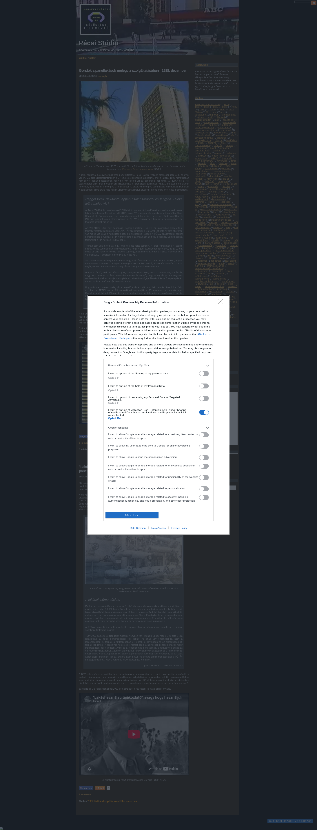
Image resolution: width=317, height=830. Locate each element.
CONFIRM (132, 515)
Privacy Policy (179, 527)
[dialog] (158, 415)
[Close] (221, 302)
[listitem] (158, 365)
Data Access (158, 527)
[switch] (204, 373)
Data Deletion (138, 527)
